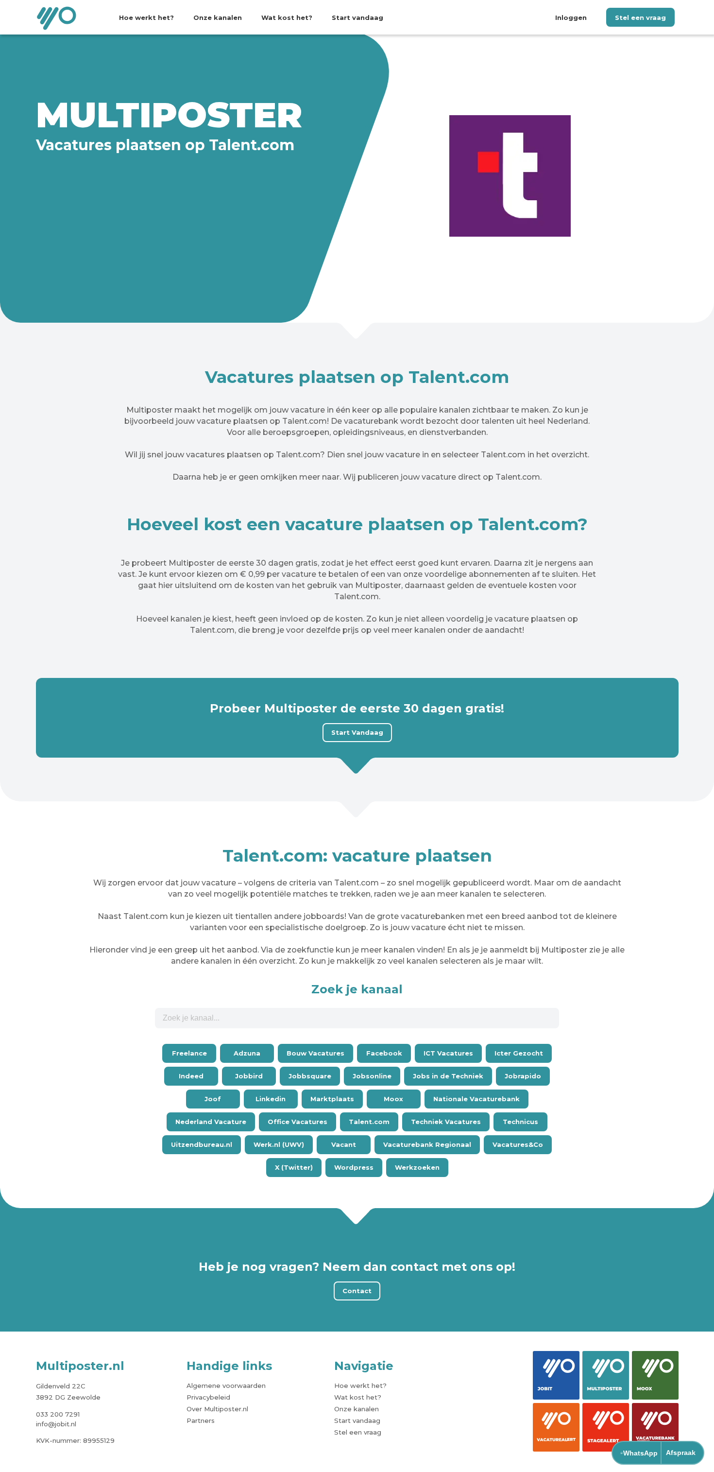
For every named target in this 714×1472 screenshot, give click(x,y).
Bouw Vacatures (315, 1053)
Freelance (189, 1053)
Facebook (384, 1053)
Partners (201, 1420)
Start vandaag (357, 17)
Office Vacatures (297, 1122)
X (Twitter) (294, 1167)
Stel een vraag (640, 17)
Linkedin (270, 1099)
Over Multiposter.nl (217, 1409)
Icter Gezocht (518, 1053)
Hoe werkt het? (146, 17)
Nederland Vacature (210, 1122)
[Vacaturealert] (556, 1427)
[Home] (57, 17)
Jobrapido (523, 1076)
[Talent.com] (510, 177)
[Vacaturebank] (655, 1427)
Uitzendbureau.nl (201, 1144)
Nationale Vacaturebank (476, 1099)
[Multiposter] (605, 1375)
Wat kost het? (286, 17)
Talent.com (369, 1122)
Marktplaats (332, 1099)
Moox (393, 1099)
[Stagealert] (605, 1427)
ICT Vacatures (448, 1053)
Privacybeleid (208, 1397)
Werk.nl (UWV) (279, 1144)
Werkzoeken (417, 1167)
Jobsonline (372, 1076)
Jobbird (249, 1076)
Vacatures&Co (518, 1144)
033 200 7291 (58, 1414)
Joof (212, 1099)
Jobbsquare (310, 1076)
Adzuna (247, 1053)
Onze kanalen (217, 17)
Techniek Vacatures (446, 1122)
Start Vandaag (357, 732)
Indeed (191, 1076)
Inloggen (571, 17)
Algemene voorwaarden (226, 1385)
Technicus (520, 1122)
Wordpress (354, 1167)
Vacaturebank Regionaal (427, 1144)
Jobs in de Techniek (448, 1076)
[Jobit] (556, 1375)
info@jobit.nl (56, 1424)
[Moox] (655, 1375)
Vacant (343, 1144)
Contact (357, 1291)
